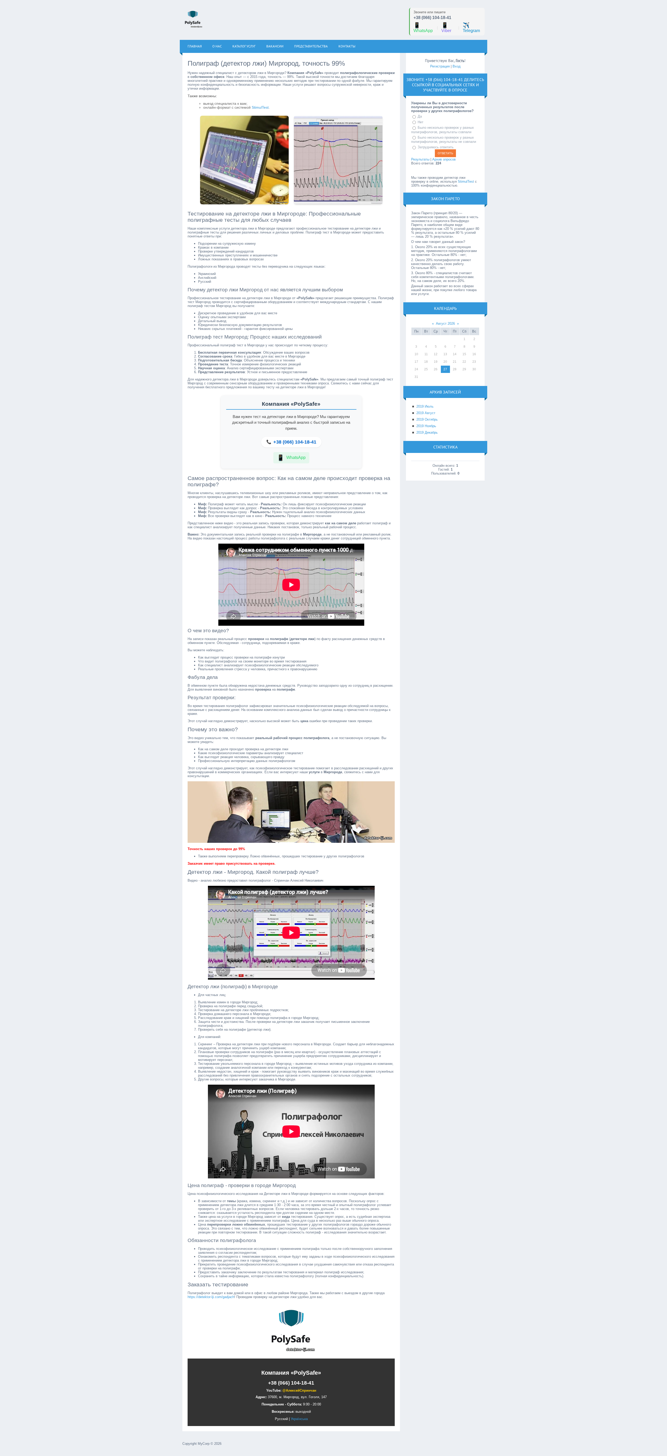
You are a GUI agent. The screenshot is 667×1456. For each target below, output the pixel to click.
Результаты (420, 159)
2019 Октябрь (427, 419)
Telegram (471, 27)
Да (420, 116)
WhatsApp (423, 27)
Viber (446, 27)
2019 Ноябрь (426, 426)
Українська (299, 1419)
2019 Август (425, 413)
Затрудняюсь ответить (436, 147)
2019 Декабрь (427, 432)
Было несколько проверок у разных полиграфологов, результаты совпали (442, 130)
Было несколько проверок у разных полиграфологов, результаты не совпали (443, 140)
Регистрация (440, 66)
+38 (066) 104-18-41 (432, 17)
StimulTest (260, 107)
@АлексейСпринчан (299, 1390)
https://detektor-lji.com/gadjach (211, 1297)
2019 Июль (425, 406)
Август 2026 (445, 323)
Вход (457, 66)
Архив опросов (444, 159)
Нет (420, 122)
